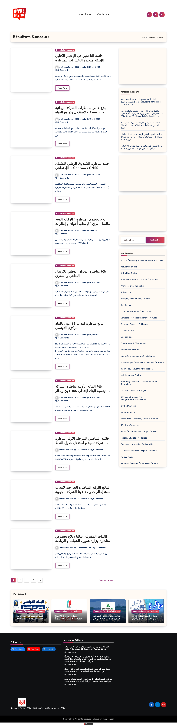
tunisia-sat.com (66, 450)
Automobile (126, 292)
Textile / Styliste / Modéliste (134, 438)
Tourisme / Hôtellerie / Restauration (137, 444)
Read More (62, 88)
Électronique (126, 337)
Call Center (126, 305)
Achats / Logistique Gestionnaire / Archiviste (142, 260)
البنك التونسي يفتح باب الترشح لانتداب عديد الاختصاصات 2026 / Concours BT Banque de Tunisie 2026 (141, 102)
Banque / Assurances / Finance (135, 299)
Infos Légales (103, 14)
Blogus (96, 719)
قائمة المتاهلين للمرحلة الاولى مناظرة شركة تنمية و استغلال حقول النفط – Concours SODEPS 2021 (82, 443)
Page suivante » (106, 580)
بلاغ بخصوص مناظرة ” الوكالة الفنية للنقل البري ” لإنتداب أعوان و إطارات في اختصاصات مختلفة (81, 224)
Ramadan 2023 (128, 412)
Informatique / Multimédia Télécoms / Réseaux (142, 362)
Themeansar (107, 719)
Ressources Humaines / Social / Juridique (140, 419)
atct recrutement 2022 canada (72, 67)
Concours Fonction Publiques (134, 324)
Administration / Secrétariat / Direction (139, 279)
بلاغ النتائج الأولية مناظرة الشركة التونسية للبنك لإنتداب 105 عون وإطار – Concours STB (81, 391)
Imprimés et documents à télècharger (138, 356)
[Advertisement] (143, 67)
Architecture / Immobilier (132, 286)
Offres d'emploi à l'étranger (133, 390)
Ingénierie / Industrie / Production (137, 369)
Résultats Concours (65, 50)
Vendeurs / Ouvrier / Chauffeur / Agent (139, 463)
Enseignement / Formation (133, 343)
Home (80, 14)
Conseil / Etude (128, 330)
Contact (89, 14)
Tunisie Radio (127, 457)
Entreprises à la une (130, 350)
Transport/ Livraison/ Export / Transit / (139, 451)
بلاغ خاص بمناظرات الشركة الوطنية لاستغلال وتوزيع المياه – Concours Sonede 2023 (80, 112)
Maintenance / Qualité (131, 375)
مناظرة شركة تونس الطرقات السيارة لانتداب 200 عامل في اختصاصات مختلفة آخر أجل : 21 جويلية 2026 (140, 125)
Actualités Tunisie (129, 273)
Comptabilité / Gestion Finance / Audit (139, 318)
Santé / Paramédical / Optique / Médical (139, 431)
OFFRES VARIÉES (128, 406)
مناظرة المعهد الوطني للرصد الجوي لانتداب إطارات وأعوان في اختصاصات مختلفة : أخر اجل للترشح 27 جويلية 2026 (141, 137)
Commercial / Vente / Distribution (136, 311)
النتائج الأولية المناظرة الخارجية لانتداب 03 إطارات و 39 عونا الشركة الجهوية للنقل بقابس (82, 492)
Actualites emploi (129, 267)
